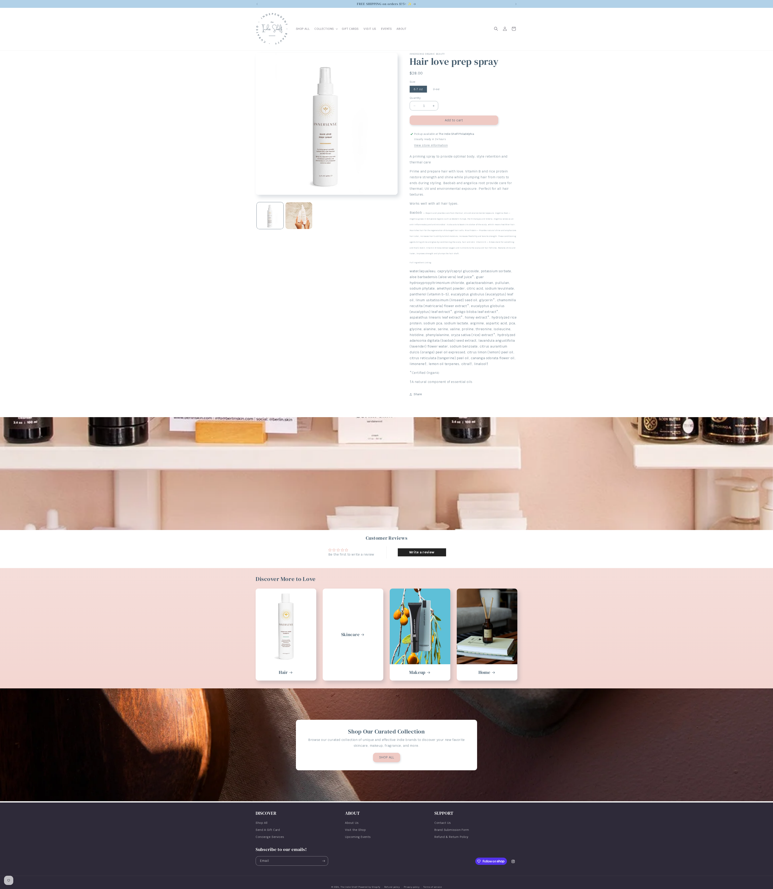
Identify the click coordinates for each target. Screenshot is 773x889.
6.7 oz (418, 89)
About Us (352, 823)
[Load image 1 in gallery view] (270, 215)
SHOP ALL (386, 757)
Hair (283, 672)
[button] (325, 29)
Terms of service (432, 886)
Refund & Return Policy (451, 837)
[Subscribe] (323, 861)
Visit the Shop (355, 830)
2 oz (438, 90)
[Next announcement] (516, 4)
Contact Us (442, 823)
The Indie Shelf (349, 887)
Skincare (350, 634)
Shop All (262, 823)
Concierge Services (270, 837)
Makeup (417, 672)
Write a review (421, 552)
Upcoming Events (358, 837)
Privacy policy (412, 886)
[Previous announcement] (257, 4)
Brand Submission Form (451, 830)
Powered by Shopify (369, 887)
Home (484, 672)
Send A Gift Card (268, 830)
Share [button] (418, 394)
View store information (431, 145)
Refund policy (392, 886)
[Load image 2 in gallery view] (298, 215)
